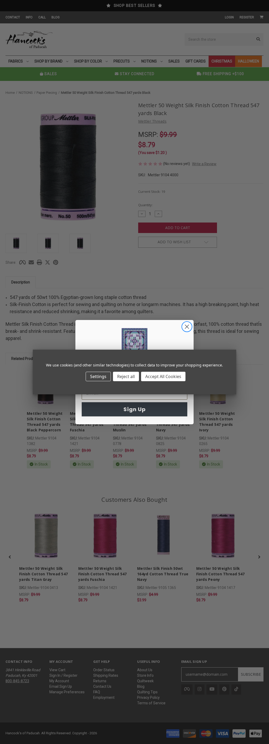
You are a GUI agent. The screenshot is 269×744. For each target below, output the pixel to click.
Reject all (126, 376)
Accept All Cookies (163, 376)
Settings (98, 376)
